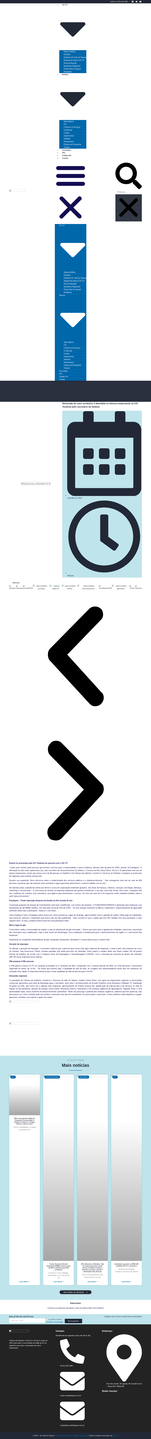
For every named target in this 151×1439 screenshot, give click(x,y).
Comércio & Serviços (72, 127)
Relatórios (68, 72)
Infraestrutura (69, 141)
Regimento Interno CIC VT (74, 60)
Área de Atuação (70, 63)
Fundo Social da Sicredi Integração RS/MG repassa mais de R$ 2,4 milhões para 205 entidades (59, 1266)
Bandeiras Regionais (72, 66)
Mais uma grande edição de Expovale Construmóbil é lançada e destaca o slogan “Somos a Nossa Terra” (24, 1121)
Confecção (68, 130)
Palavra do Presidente (72, 144)
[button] (70, 192)
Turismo (67, 147)
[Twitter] (136, 1)
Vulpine (115, 1435)
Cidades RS (66, 155)
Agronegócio (69, 121)
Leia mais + (24, 1282)
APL (63, 153)
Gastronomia (69, 136)
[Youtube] (140, 1)
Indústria (67, 139)
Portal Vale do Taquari (72, 69)
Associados (66, 150)
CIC (65, 124)
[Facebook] (132, 1)
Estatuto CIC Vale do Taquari (75, 57)
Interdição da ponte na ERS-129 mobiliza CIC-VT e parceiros (126, 1265)
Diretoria (67, 54)
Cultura (66, 133)
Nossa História (69, 52)
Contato (65, 158)
